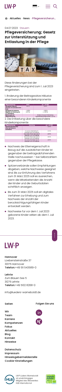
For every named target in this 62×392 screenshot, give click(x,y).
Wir (7, 311)
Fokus (8, 326)
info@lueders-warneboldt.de (23, 292)
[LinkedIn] (46, 313)
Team (8, 315)
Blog (7, 334)
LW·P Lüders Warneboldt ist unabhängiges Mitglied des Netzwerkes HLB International (27, 379)
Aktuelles (15, 18)
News (26, 18)
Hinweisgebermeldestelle (21, 357)
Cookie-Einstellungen (18, 361)
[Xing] (46, 321)
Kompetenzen (14, 323)
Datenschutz (13, 349)
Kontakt (10, 338)
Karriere (10, 319)
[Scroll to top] (54, 235)
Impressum (12, 353)
